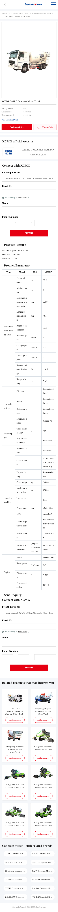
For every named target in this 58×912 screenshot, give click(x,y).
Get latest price (15, 720)
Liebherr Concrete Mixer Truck (43, 888)
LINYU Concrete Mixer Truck (43, 853)
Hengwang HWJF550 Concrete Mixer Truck (15, 786)
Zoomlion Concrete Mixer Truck (16, 879)
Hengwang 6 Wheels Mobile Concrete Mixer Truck (15, 749)
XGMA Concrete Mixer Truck (16, 888)
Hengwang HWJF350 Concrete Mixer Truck (15, 824)
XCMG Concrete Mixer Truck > (41, 13)
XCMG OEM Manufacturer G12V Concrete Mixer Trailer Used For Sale (14, 711)
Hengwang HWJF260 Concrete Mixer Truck (43, 824)
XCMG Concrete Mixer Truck (16, 853)
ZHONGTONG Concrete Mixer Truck (16, 897)
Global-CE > (7, 13)
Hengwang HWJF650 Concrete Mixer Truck (43, 748)
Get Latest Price (17, 127)
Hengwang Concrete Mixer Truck (16, 871)
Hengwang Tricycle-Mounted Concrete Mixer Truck (43, 711)
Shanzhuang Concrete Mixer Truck (43, 862)
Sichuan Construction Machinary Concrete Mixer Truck (16, 862)
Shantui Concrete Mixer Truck (43, 879)
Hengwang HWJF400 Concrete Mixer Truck (43, 786)
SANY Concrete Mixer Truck (43, 871)
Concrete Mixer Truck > (21, 13)
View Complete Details (10, 120)
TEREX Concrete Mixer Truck (43, 897)
